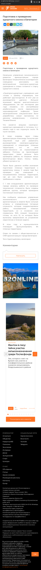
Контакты (6, 480)
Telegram (24, 444)
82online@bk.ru (19, 510)
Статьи (5, 472)
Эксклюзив (7, 447)
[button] (6, 354)
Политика (6, 444)
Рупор (5, 483)
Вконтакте (24, 439)
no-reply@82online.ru (19, 516)
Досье (5, 453)
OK (35, 554)
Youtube (23, 441)
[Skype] (17, 24)
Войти (26, 8)
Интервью (6, 450)
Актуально (7, 436)
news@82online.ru (8, 510)
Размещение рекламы (11, 478)
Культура (6, 461)
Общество (6, 439)
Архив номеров (9, 475)
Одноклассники (26, 436)
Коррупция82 (8, 441)
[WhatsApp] (14, 24)
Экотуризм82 (8, 456)
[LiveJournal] (11, 24)
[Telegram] (39, 2)
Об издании (7, 469)
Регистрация (33, 8)
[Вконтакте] (34, 2)
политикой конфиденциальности (14, 566)
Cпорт (5, 458)
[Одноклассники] (31, 2)
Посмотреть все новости (20, 419)
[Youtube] (37, 2)
